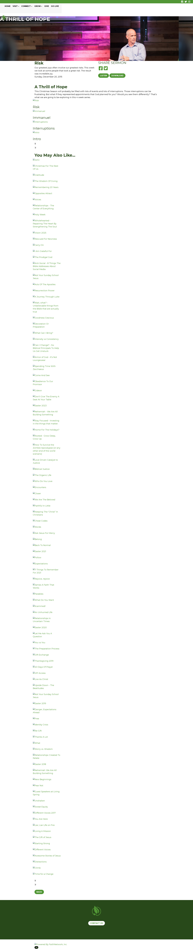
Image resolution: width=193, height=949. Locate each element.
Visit (15, 6)
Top (36, 947)
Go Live (55, 6)
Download (117, 76)
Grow (37, 6)
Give (46, 6)
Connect (26, 6)
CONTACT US (96, 923)
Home (7, 6)
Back (39, 892)
